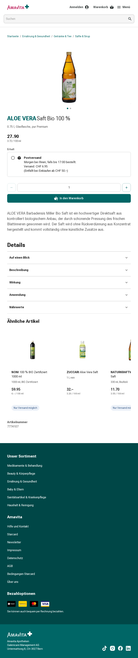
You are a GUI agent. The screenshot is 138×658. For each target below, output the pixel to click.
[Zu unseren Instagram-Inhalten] (112, 648)
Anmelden (76, 7)
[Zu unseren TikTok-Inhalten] (104, 648)
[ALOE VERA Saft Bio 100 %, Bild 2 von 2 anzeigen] (70, 108)
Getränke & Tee (63, 36)
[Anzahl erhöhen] (126, 187)
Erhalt (10, 149)
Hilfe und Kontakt (18, 526)
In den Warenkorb (72, 198)
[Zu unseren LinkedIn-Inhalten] (128, 648)
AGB (10, 566)
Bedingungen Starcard (21, 574)
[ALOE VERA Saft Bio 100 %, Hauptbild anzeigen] (67, 108)
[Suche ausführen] (130, 19)
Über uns (12, 582)
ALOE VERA (21, 118)
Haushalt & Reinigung (20, 505)
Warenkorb (100, 7)
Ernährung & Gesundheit (36, 36)
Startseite (13, 36)
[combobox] (64, 19)
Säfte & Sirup (82, 36)
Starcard (12, 534)
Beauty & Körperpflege (21, 473)
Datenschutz (15, 558)
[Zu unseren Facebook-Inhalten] (120, 648)
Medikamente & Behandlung (24, 465)
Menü (126, 7)
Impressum (14, 550)
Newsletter (14, 542)
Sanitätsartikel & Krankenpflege (26, 497)
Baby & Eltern (15, 489)
